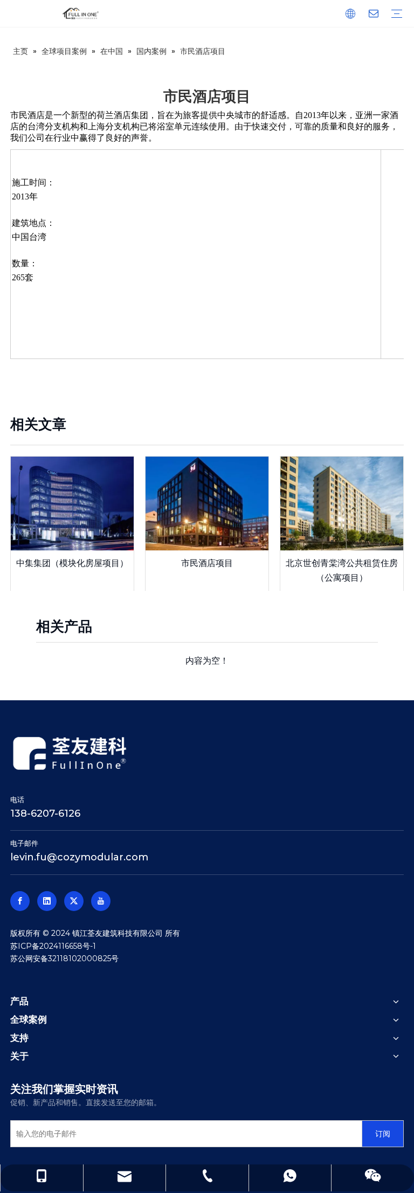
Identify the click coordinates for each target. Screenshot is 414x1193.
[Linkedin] (47, 901)
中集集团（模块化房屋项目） (72, 563)
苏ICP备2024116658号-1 (53, 946)
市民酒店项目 (207, 563)
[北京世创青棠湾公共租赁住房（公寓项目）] (341, 503)
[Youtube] (101, 901)
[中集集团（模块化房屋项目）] (72, 503)
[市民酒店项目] (207, 503)
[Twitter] (74, 901)
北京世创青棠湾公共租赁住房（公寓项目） (342, 570)
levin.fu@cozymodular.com (79, 857)
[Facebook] (20, 901)
